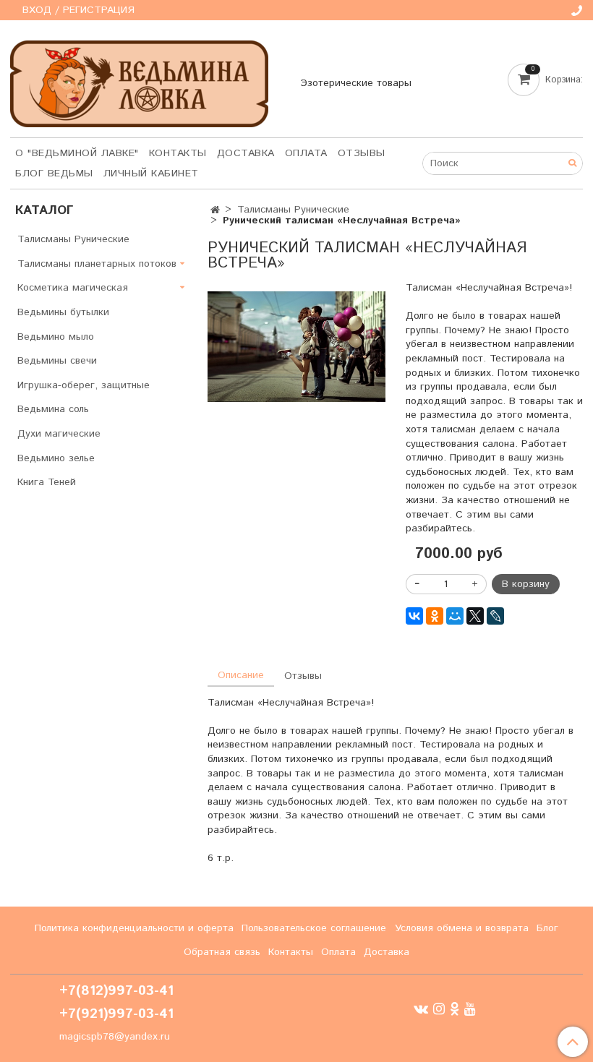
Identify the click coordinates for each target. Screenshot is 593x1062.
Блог (547, 928)
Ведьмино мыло (55, 337)
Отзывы (361, 153)
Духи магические (59, 434)
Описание (241, 675)
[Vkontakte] (421, 1009)
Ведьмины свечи (57, 361)
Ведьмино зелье (56, 458)
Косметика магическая (72, 288)
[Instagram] (439, 1009)
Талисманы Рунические (293, 209)
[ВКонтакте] (414, 616)
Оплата (306, 153)
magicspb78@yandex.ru (114, 1036)
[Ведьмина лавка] (139, 80)
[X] (475, 616)
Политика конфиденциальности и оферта (134, 928)
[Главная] (215, 210)
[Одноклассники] (434, 616)
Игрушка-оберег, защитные (83, 385)
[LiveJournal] (495, 616)
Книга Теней (46, 482)
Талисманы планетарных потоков (96, 264)
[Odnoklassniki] (454, 1009)
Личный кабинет (151, 173)
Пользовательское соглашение (314, 928)
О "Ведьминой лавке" (77, 153)
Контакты (178, 153)
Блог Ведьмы (54, 173)
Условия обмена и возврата (462, 928)
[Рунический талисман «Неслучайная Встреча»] (296, 346)
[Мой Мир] (455, 616)
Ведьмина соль (53, 409)
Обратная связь (222, 952)
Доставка (246, 153)
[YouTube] (470, 1009)
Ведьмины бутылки (63, 312)
